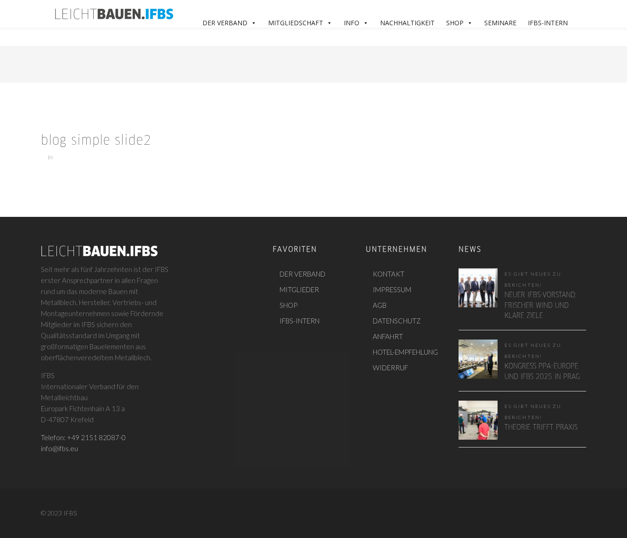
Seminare (500, 22)
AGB (379, 305)
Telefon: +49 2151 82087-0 (83, 437)
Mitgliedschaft (295, 22)
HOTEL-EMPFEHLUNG (405, 352)
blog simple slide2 (96, 141)
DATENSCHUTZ (397, 321)
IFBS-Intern (548, 22)
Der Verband (224, 22)
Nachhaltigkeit (407, 22)
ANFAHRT (388, 336)
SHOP (288, 305)
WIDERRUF (390, 367)
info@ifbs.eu (59, 448)
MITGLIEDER (299, 289)
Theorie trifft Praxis (540, 427)
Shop (455, 22)
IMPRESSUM (392, 289)
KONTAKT (388, 274)
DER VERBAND (302, 274)
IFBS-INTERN (299, 321)
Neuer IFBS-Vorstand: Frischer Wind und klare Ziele (540, 305)
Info (351, 22)
